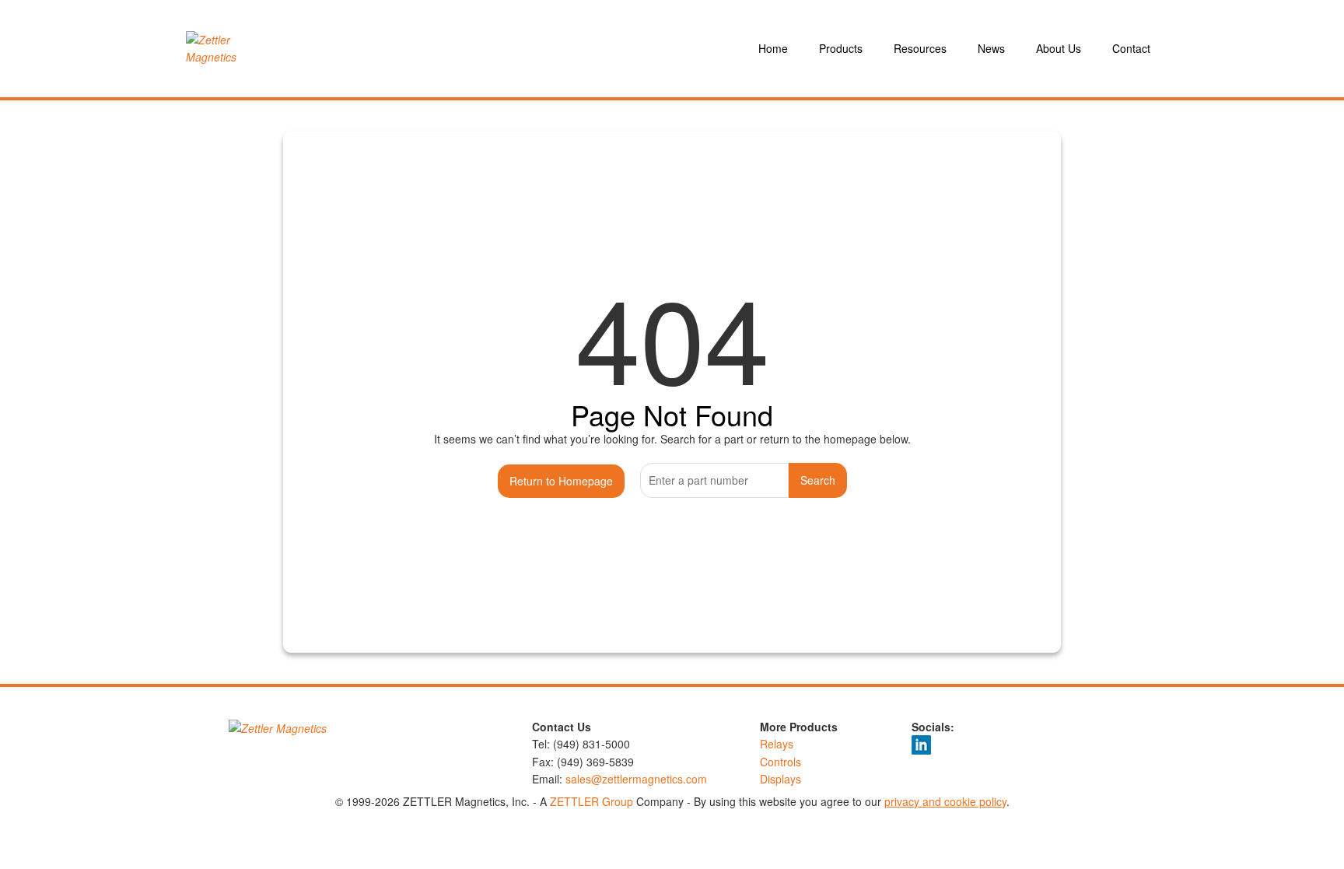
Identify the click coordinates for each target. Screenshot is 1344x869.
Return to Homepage (561, 481)
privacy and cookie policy (945, 801)
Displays (780, 779)
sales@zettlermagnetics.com (636, 779)
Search (817, 480)
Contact (1131, 48)
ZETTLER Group (591, 801)
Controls (780, 761)
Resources (920, 48)
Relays (776, 744)
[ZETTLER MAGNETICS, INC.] (235, 48)
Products (841, 48)
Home (773, 48)
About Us (1058, 48)
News (991, 48)
